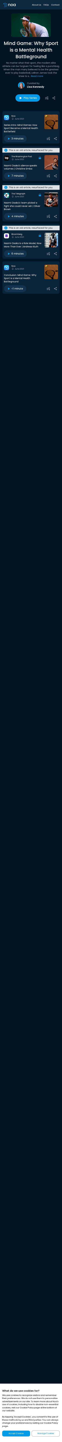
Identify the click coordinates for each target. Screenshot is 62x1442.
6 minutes (17, 253)
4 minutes (17, 216)
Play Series (30, 98)
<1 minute (17, 288)
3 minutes (17, 138)
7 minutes (17, 176)
